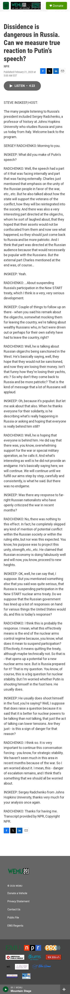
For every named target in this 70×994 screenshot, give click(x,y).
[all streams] (65, 989)
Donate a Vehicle (17, 893)
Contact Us (13, 909)
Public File (13, 917)
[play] (5, 989)
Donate (58, 5)
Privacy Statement (18, 901)
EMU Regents (15, 925)
